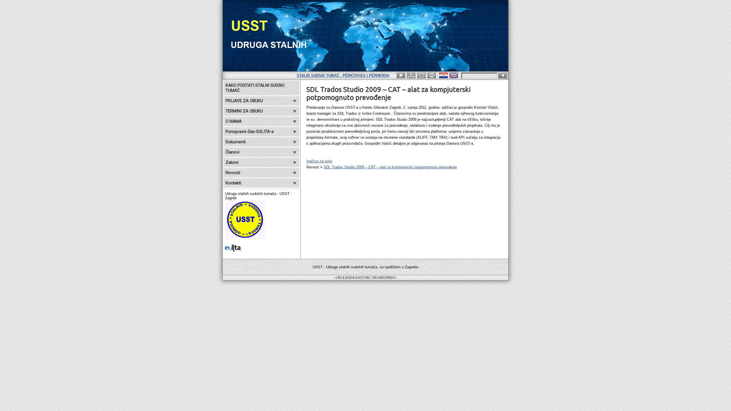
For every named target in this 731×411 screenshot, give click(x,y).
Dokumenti (236, 141)
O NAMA (234, 121)
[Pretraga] (502, 76)
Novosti (233, 172)
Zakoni (232, 162)
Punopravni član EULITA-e (250, 131)
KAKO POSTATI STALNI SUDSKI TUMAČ (255, 88)
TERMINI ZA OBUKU (244, 111)
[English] (454, 74)
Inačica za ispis (319, 161)
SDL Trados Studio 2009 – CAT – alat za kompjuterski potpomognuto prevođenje (390, 167)
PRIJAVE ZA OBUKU (244, 100)
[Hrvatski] (444, 74)
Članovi (232, 152)
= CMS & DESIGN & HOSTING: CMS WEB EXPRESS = (365, 277)
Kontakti (233, 183)
